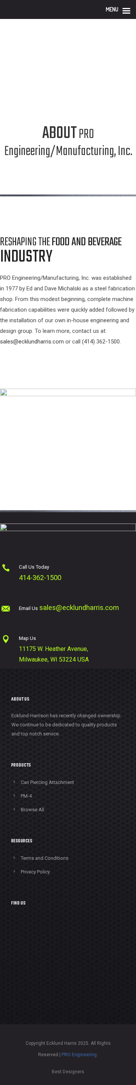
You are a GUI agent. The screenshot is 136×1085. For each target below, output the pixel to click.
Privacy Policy (35, 872)
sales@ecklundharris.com (32, 341)
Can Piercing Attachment (47, 782)
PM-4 (26, 796)
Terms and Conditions (44, 858)
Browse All (32, 809)
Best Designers (68, 1071)
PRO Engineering (79, 1054)
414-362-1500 (40, 578)
